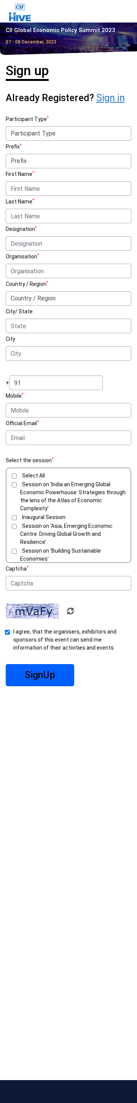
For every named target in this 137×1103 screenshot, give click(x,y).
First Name (19, 174)
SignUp (40, 675)
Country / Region (26, 284)
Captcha (16, 569)
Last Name (19, 201)
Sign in (110, 97)
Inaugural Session (43, 517)
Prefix (13, 147)
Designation (20, 229)
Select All (33, 475)
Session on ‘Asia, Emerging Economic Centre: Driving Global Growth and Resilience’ (66, 534)
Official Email (21, 423)
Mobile (14, 396)
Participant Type (26, 119)
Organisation (21, 256)
